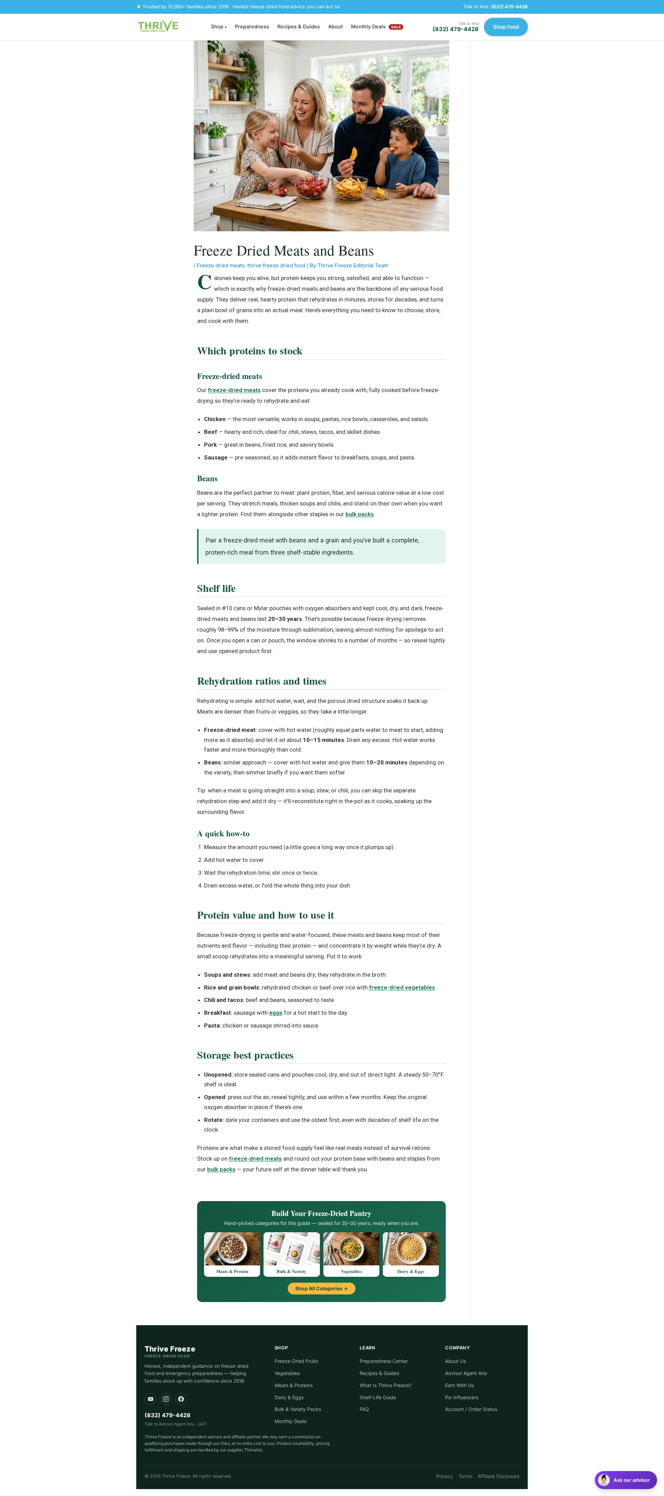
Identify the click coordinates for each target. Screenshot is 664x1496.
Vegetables (287, 1373)
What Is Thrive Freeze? (386, 1385)
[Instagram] (166, 1399)
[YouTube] (150, 1399)
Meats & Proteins (294, 1385)
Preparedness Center (384, 1361)
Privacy (444, 1476)
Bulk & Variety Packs (298, 1409)
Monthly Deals (376, 27)
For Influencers (461, 1397)
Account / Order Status (471, 1409)
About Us (455, 1361)
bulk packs (359, 514)
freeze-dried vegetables (402, 987)
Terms (465, 1476)
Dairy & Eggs (289, 1397)
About (335, 27)
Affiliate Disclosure (498, 1476)
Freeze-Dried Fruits (296, 1361)
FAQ (364, 1409)
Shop (219, 27)
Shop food (506, 27)
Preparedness (252, 27)
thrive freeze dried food (276, 265)
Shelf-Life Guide (378, 1397)
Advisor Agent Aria (466, 1373)
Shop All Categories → (321, 1288)
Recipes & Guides (298, 27)
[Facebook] (181, 1399)
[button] (626, 1480)
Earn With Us (459, 1385)
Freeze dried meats (221, 265)
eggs (276, 1012)
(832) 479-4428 (509, 6)
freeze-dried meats (234, 390)
